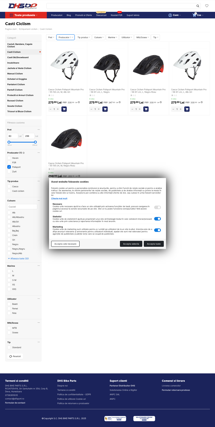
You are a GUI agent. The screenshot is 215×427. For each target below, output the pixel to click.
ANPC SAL (115, 394)
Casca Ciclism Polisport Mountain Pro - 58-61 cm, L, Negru (107, 90)
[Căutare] (198, 6)
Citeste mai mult (59, 198)
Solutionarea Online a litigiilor (123, 390)
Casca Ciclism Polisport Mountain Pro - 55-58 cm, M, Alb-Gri (66, 90)
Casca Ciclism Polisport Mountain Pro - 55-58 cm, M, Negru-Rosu (66, 164)
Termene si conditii (66, 390)
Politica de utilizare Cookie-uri (71, 399)
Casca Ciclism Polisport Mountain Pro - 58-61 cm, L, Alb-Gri (189, 90)
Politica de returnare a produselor (73, 403)
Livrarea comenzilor (171, 385)
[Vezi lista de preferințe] (207, 6)
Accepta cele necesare (65, 244)
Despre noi (62, 385)
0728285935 (11, 395)
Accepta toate (154, 244)
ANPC (112, 399)
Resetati (17, 356)
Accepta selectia (131, 244)
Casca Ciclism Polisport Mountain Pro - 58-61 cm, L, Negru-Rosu (148, 90)
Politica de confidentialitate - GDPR (74, 394)
